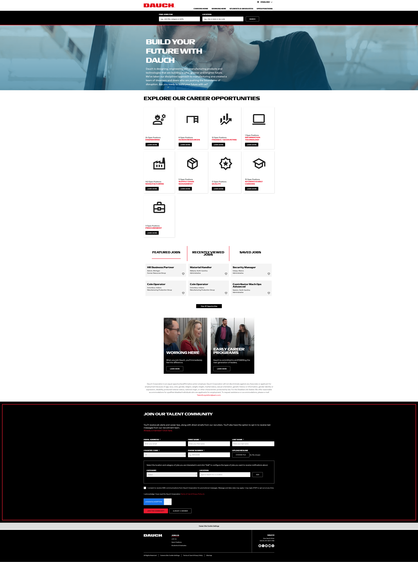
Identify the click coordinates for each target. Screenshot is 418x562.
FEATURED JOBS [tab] (166, 252)
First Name (194, 440)
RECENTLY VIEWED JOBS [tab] (208, 253)
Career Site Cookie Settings (209, 526)
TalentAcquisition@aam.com (209, 395)
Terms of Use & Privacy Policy (191, 494)
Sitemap (209, 555)
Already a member (180, 511)
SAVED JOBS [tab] (250, 252)
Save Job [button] (183, 274)
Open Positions (176, 542)
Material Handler (201, 267)
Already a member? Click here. (158, 430)
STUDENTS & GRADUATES (241, 9)
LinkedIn (266, 545)
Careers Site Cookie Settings (170, 555)
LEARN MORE (175, 369)
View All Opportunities (209, 306)
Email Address (152, 440)
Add (257, 474)
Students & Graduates (178, 545)
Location (206, 14)
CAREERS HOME (201, 9)
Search (252, 19)
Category (151, 470)
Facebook (259, 545)
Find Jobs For (166, 14)
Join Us (173, 539)
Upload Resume (240, 450)
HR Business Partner (160, 267)
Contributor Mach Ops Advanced (247, 285)
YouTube (269, 545)
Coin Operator (156, 284)
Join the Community (155, 511)
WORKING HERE (219, 9)
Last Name (238, 440)
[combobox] (222, 19)
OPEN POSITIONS (265, 9)
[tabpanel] (209, 286)
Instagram (272, 545)
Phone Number (196, 450)
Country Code (151, 450)
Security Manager (244, 267)
